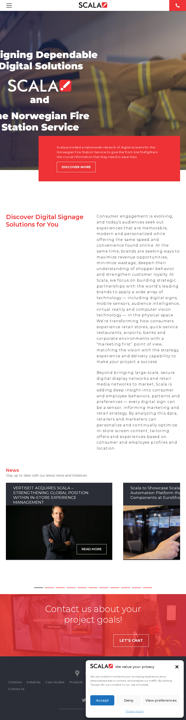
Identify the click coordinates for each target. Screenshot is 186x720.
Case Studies (54, 682)
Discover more (76, 167)
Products (76, 682)
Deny (128, 700)
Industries (33, 682)
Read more (92, 549)
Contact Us (16, 689)
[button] (177, 667)
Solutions (15, 682)
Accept (102, 700)
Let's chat (131, 640)
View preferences (161, 700)
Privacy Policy (135, 711)
